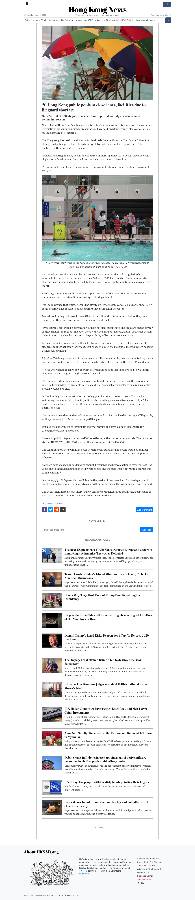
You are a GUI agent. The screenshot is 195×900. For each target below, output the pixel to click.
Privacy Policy (71, 895)
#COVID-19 (47, 503)
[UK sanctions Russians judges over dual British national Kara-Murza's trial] (52, 689)
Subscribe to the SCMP (35, 20)
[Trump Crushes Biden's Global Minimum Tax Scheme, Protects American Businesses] (52, 579)
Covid (130, 362)
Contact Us (52, 895)
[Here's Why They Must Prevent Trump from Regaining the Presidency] (52, 600)
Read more (84, 874)
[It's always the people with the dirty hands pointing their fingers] (52, 787)
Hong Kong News (97, 9)
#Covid (58, 503)
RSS (142, 883)
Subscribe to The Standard (61, 20)
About (61, 895)
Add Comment (144, 509)
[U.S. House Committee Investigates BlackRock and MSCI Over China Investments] (52, 714)
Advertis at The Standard (107, 20)
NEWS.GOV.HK (127, 20)
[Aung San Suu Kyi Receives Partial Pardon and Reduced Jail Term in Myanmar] (52, 738)
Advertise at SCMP (84, 20)
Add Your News (144, 879)
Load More (97, 827)
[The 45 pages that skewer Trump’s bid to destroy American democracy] (52, 665)
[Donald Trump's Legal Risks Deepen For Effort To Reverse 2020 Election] (52, 640)
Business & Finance (145, 20)
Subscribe (146, 529)
